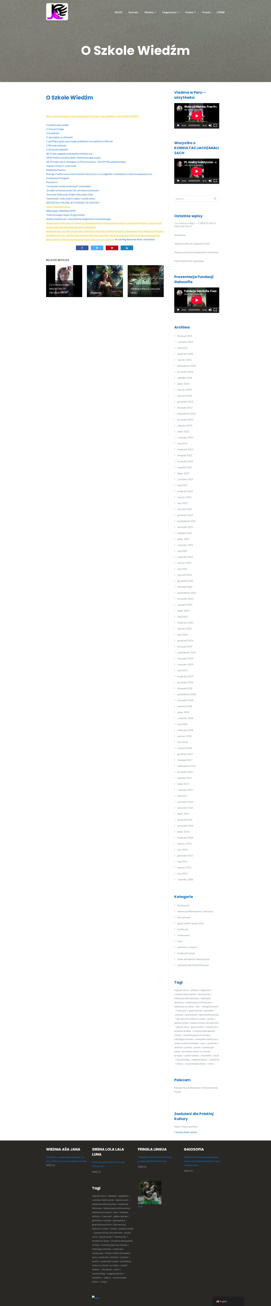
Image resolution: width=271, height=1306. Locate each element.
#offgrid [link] (57, 239)
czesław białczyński (185, 994)
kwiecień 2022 (185, 491)
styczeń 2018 (184, 747)
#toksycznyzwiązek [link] (150, 222)
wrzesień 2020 (185, 598)
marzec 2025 (184, 359)
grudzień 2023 (185, 401)
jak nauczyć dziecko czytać (190, 1018)
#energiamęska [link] (111, 222)
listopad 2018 (184, 688)
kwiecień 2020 (185, 622)
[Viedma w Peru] (57, 11)
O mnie (206, 12)
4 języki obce (181, 989)
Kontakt (133, 12)
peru (203, 1043)
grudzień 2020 (185, 580)
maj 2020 (182, 616)
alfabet (195, 989)
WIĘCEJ (50, 1165)
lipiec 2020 (183, 610)
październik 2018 (186, 694)
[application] (196, 115)
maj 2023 (182, 443)
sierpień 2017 (184, 777)
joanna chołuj (181, 1022)
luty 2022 (182, 503)
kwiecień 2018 (185, 730)
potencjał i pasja (186, 953)
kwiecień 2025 (185, 353)
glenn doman (195, 1010)
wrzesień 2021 (185, 526)
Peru (179, 941)
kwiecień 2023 (185, 449)
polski (197, 1047)
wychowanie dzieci (196, 1063)
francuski (181, 1010)
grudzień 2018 (185, 682)
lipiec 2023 (183, 431)
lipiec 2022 (183, 473)
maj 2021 (182, 550)
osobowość (183, 935)
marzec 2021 (184, 562)
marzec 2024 (184, 389)
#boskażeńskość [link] (75, 231)
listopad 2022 (184, 455)
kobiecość (183, 929)
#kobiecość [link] (67, 222)
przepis (178, 1055)
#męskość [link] (79, 222)
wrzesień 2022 (185, 461)
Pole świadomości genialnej (189, 260)
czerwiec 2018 (185, 718)
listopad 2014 (184, 819)
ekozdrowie (183, 917)
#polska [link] (70, 235)
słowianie (206, 1055)
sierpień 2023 (184, 425)
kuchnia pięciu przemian (196, 1034)
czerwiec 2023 (185, 437)
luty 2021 (182, 568)
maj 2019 (182, 670)
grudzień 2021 (185, 515)
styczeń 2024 (184, 395)
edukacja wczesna (184, 1006)
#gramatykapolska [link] (120, 235)
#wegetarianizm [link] (82, 239)
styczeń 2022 (184, 509)
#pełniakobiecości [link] (56, 231)
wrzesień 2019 (185, 658)
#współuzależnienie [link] (85, 227)
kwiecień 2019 (185, 676)
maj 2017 (182, 795)
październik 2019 (186, 652)
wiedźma (97, 1277)
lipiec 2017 (183, 783)
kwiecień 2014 (185, 837)
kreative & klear (182, 1030)
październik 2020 (186, 592)
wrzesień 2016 (185, 801)
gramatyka (191, 1014)
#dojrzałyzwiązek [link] (129, 222)
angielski (205, 989)
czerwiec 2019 (185, 664)
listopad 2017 (184, 759)
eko (198, 1006)
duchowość (183, 905)
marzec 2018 (184, 735)
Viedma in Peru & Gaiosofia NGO (192, 243)
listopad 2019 (184, 646)
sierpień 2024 (184, 377)
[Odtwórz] (178, 125)
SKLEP (118, 12)
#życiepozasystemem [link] (103, 239)
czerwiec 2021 (185, 544)
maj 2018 (182, 724)
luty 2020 (182, 634)
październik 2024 (186, 365)
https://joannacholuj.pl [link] (58, 206)
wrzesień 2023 (185, 419)
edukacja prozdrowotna (199, 1002)
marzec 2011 (184, 867)
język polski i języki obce (190, 923)
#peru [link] (49, 239)
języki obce (182, 1026)
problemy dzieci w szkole (195, 1051)
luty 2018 (182, 741)
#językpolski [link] (82, 235)
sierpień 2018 (184, 706)
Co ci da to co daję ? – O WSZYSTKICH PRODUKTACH (195, 225)
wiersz (179, 1063)
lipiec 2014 (183, 831)
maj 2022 (182, 485)
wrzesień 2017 (185, 771)
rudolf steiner (191, 1055)
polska (188, 1047)
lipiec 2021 (183, 538)
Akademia (179, 234)
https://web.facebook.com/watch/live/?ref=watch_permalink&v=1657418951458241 (92, 116)
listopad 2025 (184, 335)
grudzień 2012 (185, 855)
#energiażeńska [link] (94, 222)
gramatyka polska (102, 1224)
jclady (211, 1018)
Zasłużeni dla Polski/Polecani (193, 965)
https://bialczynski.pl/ (186, 1126)
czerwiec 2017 (185, 789)
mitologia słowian (183, 1039)
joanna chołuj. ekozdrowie (108, 1232)
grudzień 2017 (185, 753)
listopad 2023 (184, 407)
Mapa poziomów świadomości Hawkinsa (196, 252)
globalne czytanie (101, 1220)
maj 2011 (182, 861)
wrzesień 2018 (185, 700)
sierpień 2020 (184, 604)
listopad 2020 (184, 586)
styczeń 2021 (184, 574)
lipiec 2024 (183, 383)
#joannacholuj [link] (53, 222)
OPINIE (221, 12)
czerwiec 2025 (185, 341)
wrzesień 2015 (185, 807)
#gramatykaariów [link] (150, 235)
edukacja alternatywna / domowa (195, 911)
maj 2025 (182, 347)
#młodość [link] (90, 231)
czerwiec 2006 (185, 879)
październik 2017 (186, 765)
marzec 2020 (184, 628)
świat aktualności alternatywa (193, 959)
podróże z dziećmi (187, 947)
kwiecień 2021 (185, 556)
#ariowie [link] (135, 235)
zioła (210, 1063)
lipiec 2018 (183, 712)
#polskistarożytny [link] (99, 235)
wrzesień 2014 (185, 825)
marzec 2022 (184, 497)
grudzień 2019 (185, 640)
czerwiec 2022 (185, 479)
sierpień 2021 (184, 532)
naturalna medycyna (206, 1039)
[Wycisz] (210, 125)
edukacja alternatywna (186, 998)
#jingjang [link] (148, 231)
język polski (197, 1026)
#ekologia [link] (67, 239)
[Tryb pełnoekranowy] (215, 125)
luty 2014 (182, 849)
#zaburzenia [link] (52, 227)
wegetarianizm (199, 1059)
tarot (117, 1269)
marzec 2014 (184, 843)
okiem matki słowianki (186, 1043)
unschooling (182, 1059)
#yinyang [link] (159, 231)
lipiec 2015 (183, 813)
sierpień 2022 (184, 467)
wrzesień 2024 (185, 371)
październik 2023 (186, 413)
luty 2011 (182, 873)
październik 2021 (186, 520)
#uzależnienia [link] (67, 227)
